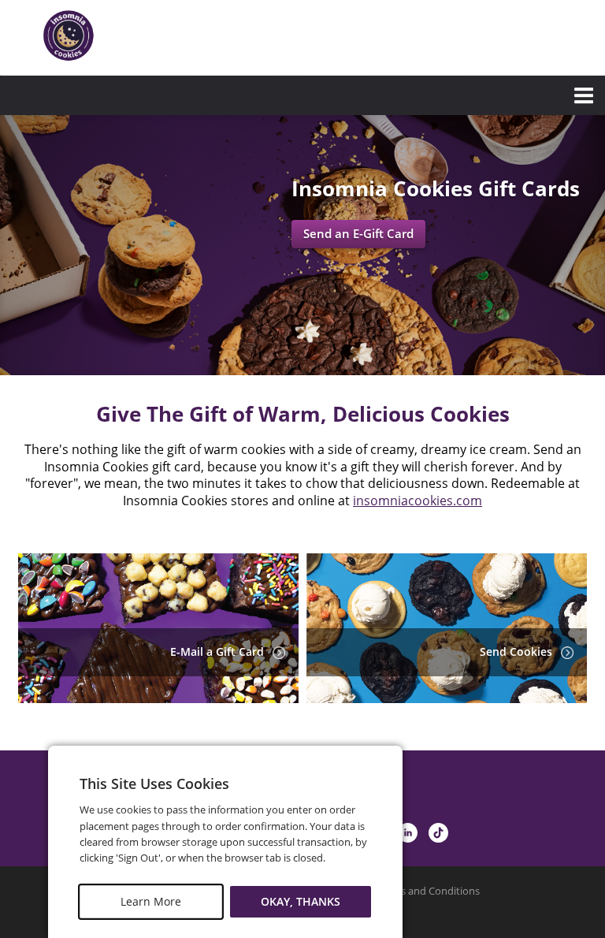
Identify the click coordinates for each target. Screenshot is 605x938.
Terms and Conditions (428, 891)
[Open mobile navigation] (302, 95)
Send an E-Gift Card (358, 233)
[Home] (69, 36)
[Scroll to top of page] (575, 708)
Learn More (151, 901)
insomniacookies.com (417, 500)
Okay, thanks (300, 901)
